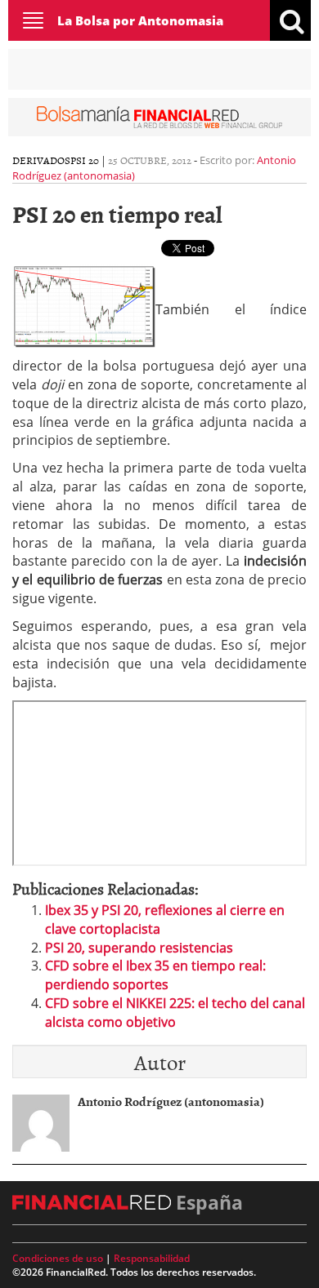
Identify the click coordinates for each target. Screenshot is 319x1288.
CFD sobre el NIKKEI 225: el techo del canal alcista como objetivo (175, 1012)
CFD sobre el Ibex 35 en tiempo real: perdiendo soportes (155, 975)
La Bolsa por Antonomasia (140, 20)
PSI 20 (84, 160)
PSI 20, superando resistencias (139, 948)
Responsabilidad (152, 1258)
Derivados (41, 160)
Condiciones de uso (57, 1258)
